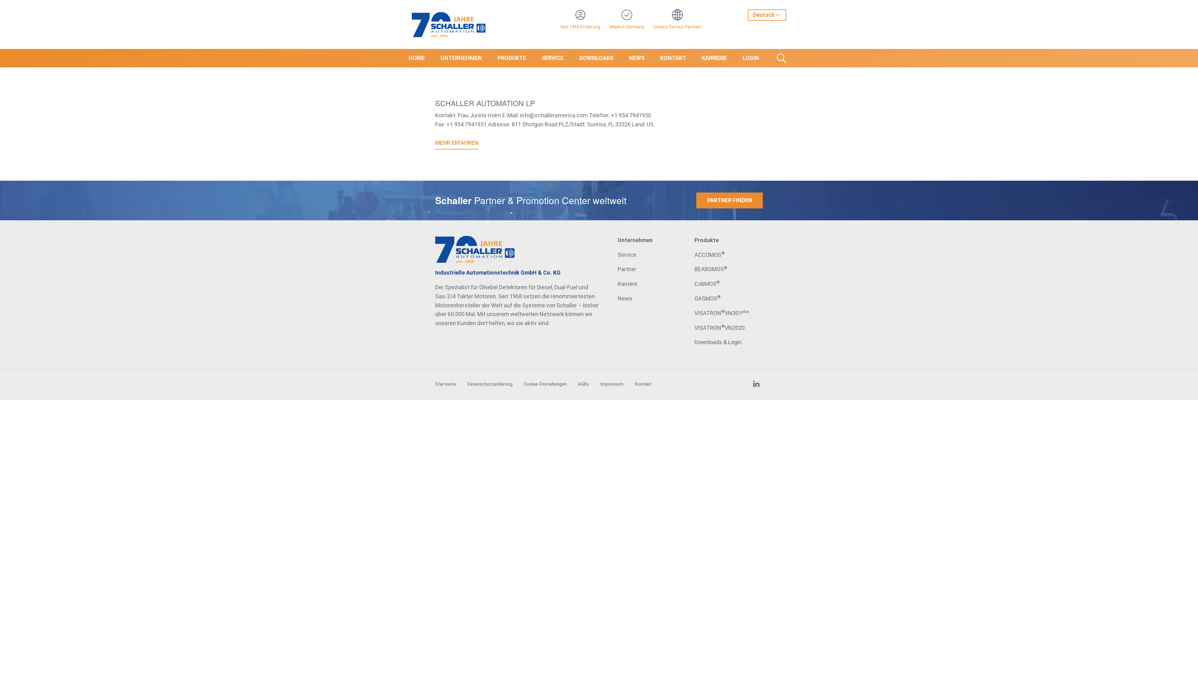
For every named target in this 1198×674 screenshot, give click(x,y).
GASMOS (707, 298)
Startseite (445, 384)
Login (751, 58)
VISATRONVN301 (721, 313)
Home (417, 58)
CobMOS (707, 284)
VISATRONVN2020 (719, 328)
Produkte (512, 58)
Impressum (612, 384)
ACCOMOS (709, 255)
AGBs (583, 384)
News (637, 58)
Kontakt (673, 58)
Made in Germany (627, 26)
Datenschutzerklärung (490, 384)
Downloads (596, 58)
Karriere (714, 58)
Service (553, 58)
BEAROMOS (710, 269)
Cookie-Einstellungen (545, 384)
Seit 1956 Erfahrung (580, 26)
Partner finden (729, 200)
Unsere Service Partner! (677, 26)
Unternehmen (461, 58)
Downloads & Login (718, 342)
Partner (627, 269)
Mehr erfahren (456, 142)
